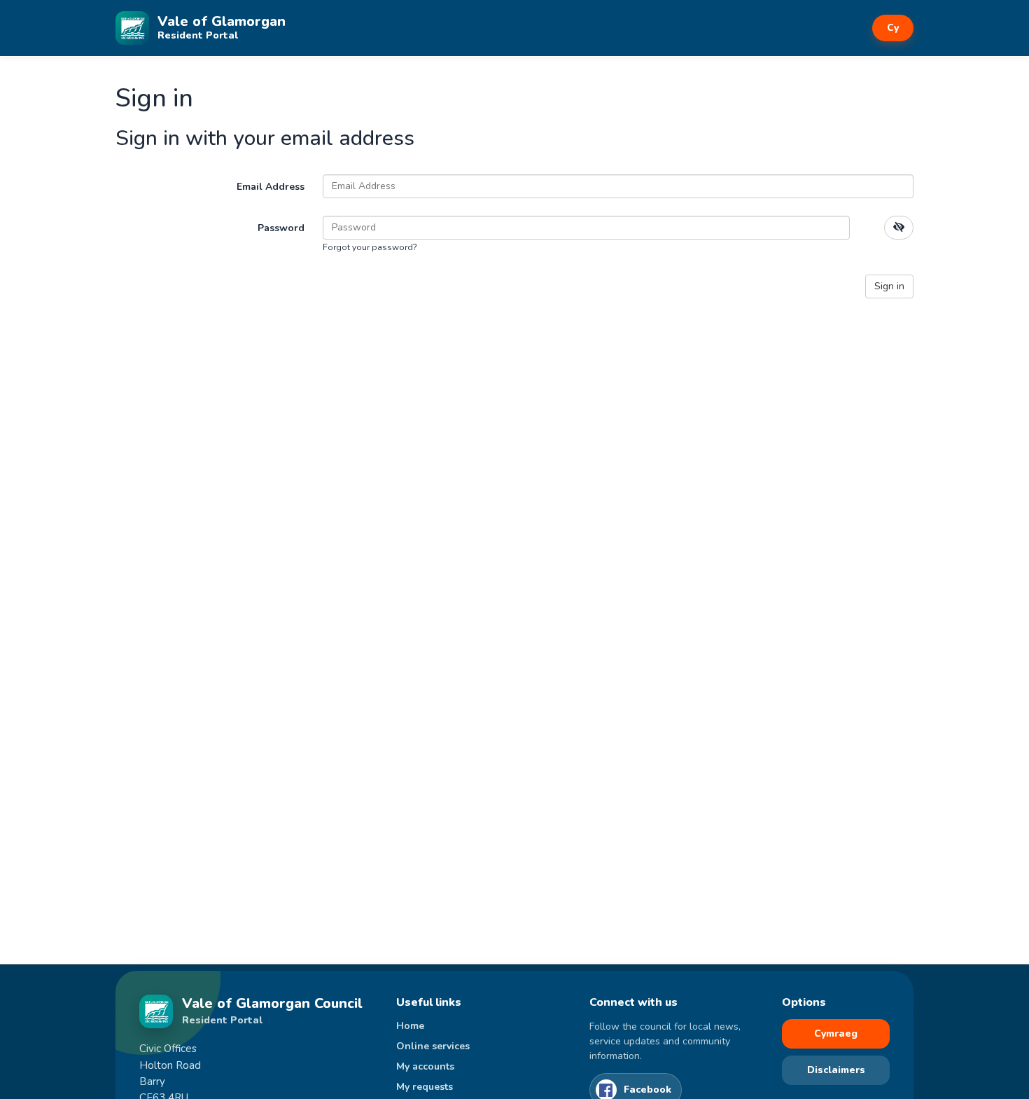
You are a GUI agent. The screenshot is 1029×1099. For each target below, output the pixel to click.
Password (281, 228)
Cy (893, 27)
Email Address (270, 186)
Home (410, 1025)
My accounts (425, 1066)
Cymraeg (836, 1033)
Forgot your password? (370, 247)
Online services (433, 1046)
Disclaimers (836, 1070)
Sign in (889, 286)
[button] (898, 228)
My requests (424, 1086)
